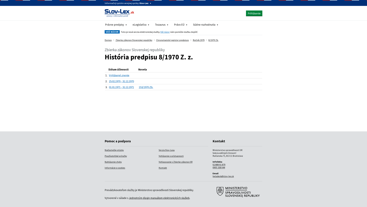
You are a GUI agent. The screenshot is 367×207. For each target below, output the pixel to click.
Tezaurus (160, 24)
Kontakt (163, 167)
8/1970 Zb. (213, 40)
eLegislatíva (139, 24)
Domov (108, 40)
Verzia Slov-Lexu (167, 150)
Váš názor (165, 31)
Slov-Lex (143, 3)
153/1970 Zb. (146, 87)
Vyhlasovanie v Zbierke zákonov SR (176, 161)
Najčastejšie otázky (114, 150)
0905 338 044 (219, 167)
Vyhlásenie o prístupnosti (171, 156)
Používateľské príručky (116, 156)
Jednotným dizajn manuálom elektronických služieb (159, 198)
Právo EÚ (179, 24)
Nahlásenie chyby (113, 161)
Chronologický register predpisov (172, 40)
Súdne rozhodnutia (204, 24)
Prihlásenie (254, 13)
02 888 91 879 (219, 164)
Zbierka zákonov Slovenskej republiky (134, 40)
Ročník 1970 (199, 40)
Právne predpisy (114, 24)
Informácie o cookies (115, 167)
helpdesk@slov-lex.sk (223, 176)
